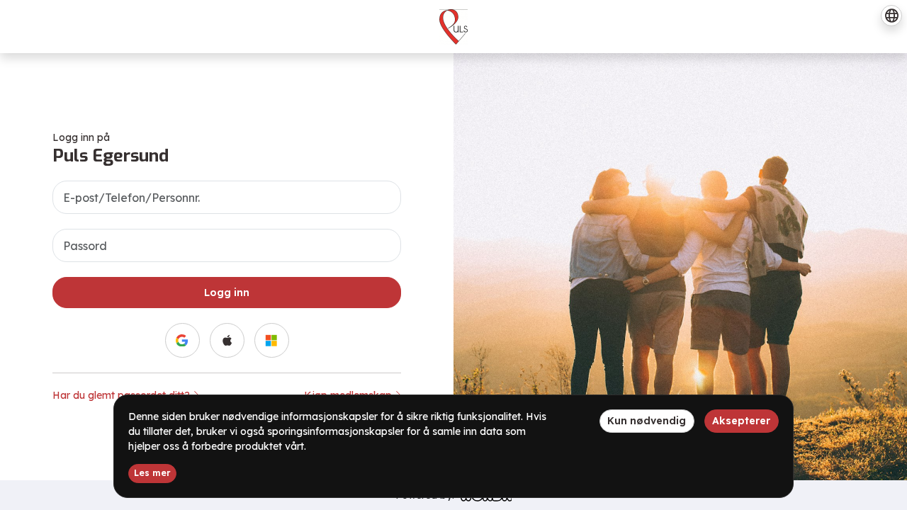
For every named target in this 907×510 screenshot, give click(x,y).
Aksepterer (741, 420)
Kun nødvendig (646, 420)
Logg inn (226, 292)
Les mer (152, 473)
